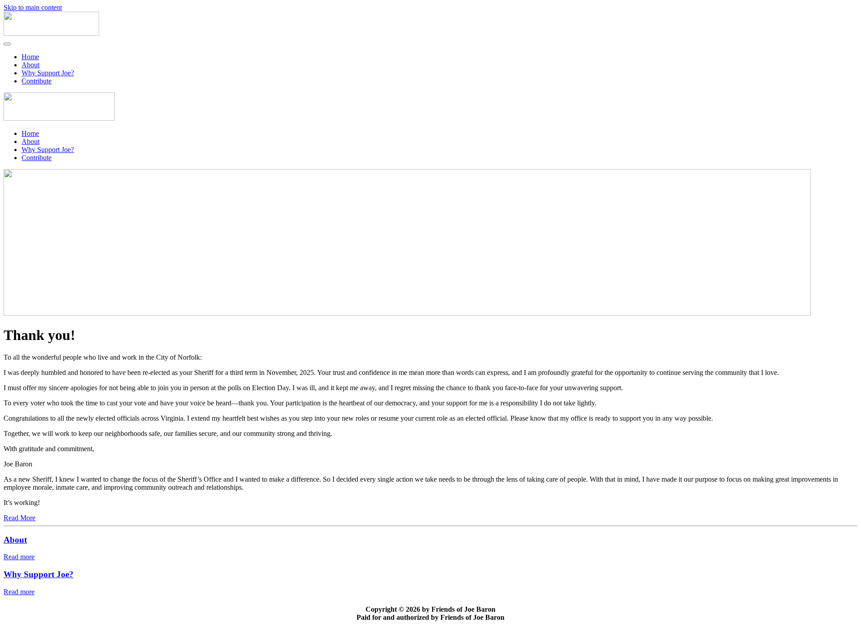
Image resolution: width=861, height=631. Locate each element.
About (30, 65)
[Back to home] (51, 33)
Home (30, 57)
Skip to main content (33, 7)
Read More (19, 518)
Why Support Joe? (48, 73)
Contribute (37, 81)
